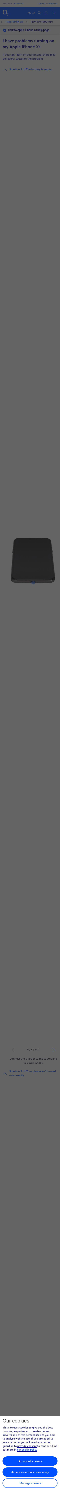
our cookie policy (27, 1449)
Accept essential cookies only (30, 1472)
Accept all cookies (30, 1461)
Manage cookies (29, 1483)
